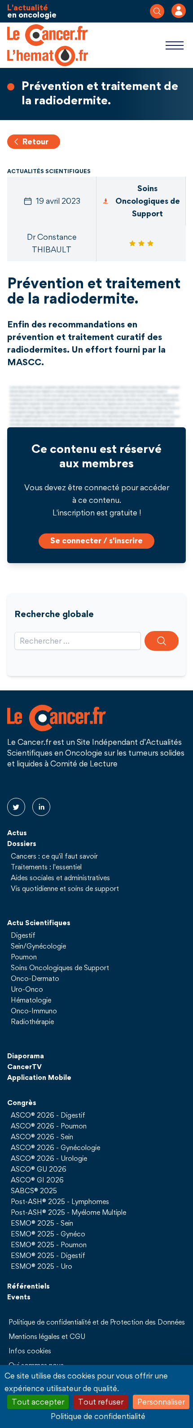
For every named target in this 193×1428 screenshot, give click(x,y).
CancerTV (24, 1066)
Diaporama (25, 1056)
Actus (17, 832)
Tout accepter (38, 1401)
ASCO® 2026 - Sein (42, 1137)
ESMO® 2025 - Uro (41, 1266)
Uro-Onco (27, 989)
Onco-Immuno (34, 1011)
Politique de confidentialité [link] (98, 1416)
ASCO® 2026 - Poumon (49, 1126)
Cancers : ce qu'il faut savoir (54, 856)
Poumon (24, 957)
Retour (35, 141)
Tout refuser (100, 1401)
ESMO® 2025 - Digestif (48, 1255)
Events (19, 1297)
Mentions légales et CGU (47, 1336)
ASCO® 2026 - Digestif (48, 1115)
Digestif (23, 935)
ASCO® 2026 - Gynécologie (55, 1147)
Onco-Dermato (35, 978)
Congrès (21, 1102)
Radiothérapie (32, 1021)
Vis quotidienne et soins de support (65, 888)
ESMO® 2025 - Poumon (49, 1244)
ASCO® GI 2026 (37, 1180)
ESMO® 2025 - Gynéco (48, 1234)
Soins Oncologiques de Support (60, 967)
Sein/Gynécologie (38, 946)
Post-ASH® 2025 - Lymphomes (60, 1201)
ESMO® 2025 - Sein (42, 1223)
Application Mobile (39, 1077)
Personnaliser (161, 1401)
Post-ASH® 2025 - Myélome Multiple (68, 1212)
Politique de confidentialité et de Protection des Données (97, 1322)
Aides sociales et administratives (60, 877)
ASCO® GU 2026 (38, 1169)
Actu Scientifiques (38, 922)
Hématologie (31, 1000)
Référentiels (28, 1286)
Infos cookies (30, 1351)
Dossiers (21, 843)
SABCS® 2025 (34, 1190)
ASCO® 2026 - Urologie (49, 1158)
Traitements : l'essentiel (46, 867)
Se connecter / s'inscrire (96, 540)
